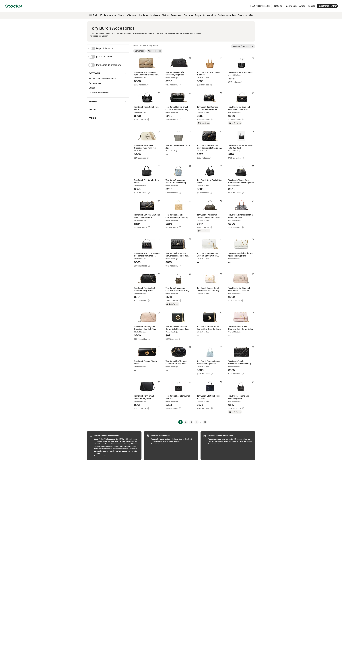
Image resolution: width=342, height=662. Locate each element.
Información (291, 7)
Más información (116, 456)
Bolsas (92, 87)
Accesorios (209, 15)
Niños (165, 15)
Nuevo (121, 15)
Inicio (135, 45)
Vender (311, 6)
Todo (95, 15)
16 (205, 422)
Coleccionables (227, 15)
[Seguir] (158, 58)
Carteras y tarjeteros (99, 92)
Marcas (143, 45)
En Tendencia (108, 15)
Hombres (143, 15)
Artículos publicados (261, 6)
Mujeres (155, 15)
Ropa (198, 15)
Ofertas (131, 15)
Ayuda (302, 6)
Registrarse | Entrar (327, 6)
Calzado (188, 15)
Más (251, 15)
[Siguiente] (209, 422)
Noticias (278, 6)
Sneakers (176, 15)
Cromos (242, 15)
